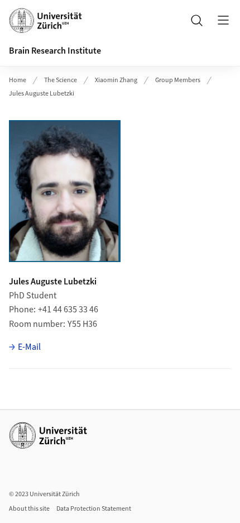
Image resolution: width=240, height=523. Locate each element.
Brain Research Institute (55, 51)
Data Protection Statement (93, 509)
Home (17, 80)
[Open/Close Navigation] (223, 20)
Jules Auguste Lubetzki (41, 93)
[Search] (196, 20)
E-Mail (29, 347)
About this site (29, 509)
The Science (60, 80)
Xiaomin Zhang (116, 80)
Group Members (177, 80)
